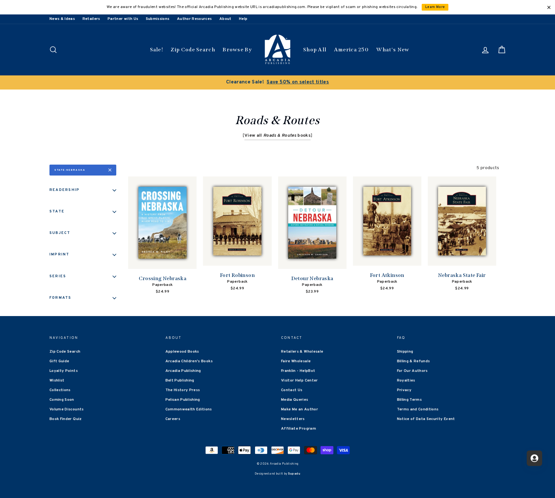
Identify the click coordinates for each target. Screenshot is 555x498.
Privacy (404, 390)
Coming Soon (61, 399)
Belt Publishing (179, 380)
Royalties (406, 380)
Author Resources (194, 18)
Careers (172, 419)
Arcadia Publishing (183, 371)
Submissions (158, 18)
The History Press (182, 390)
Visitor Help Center (299, 380)
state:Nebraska (69, 170)
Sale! (156, 50)
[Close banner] (549, 7)
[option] (277, 82)
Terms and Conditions (418, 409)
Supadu (294, 474)
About (225, 18)
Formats (60, 298)
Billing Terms (409, 399)
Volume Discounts (66, 409)
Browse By (237, 50)
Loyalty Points (63, 371)
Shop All (314, 50)
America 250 (351, 50)
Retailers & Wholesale (302, 351)
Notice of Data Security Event (426, 419)
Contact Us (292, 390)
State (57, 211)
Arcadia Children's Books (189, 361)
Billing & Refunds (413, 361)
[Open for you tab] (534, 458)
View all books (277, 135)
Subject (60, 233)
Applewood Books (182, 351)
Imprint (59, 254)
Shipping (405, 351)
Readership (64, 190)
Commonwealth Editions (188, 409)
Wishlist (57, 380)
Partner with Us (123, 18)
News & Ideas (62, 18)
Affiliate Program (298, 428)
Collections (60, 390)
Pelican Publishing (182, 399)
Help (243, 18)
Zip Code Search (193, 50)
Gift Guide (59, 361)
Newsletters (293, 419)
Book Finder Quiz (65, 419)
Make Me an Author (299, 409)
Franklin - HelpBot (298, 371)
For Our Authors (412, 371)
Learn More (435, 7)
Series (57, 276)
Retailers (91, 18)
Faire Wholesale (296, 361)
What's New (392, 50)
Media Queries (294, 399)
